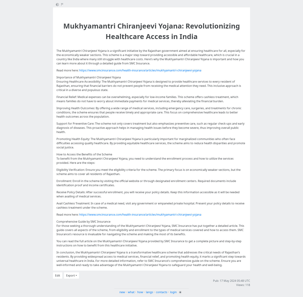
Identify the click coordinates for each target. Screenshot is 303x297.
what (131, 292)
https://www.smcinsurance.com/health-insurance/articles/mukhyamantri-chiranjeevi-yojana (140, 70)
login (173, 292)
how (140, 292)
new (122, 292)
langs (149, 292)
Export (70, 275)
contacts (161, 292)
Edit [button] (57, 275)
